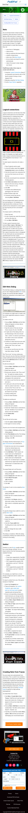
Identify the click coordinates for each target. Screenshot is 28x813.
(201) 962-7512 (14, 759)
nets (20, 291)
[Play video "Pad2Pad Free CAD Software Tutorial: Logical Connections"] (14, 95)
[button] (6, 765)
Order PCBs (20, 800)
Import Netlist (12, 82)
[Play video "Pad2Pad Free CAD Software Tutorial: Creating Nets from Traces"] (14, 657)
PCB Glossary (17, 804)
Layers (4, 777)
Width (10, 772)
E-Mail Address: (6, 781)
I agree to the (10, 785)
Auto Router (18, 57)
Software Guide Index (14, 724)
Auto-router (10, 512)
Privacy (10, 793)
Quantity (22, 772)
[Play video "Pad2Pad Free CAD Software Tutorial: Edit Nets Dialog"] (14, 272)
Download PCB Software (13, 797)
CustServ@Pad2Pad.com (14, 760)
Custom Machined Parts (13, 808)
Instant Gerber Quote (9, 800)
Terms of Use (13, 785)
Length (4, 772)
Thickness (13, 777)
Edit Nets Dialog (19, 80)
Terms (16, 793)
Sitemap (8, 804)
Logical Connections (15, 72)
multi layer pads (13, 590)
